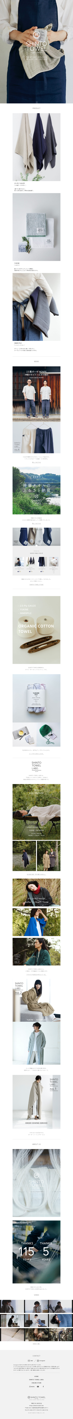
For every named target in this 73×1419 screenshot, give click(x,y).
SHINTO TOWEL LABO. (36, 1380)
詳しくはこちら (36, 462)
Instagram (42, 1361)
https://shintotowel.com (36, 1405)
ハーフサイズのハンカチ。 (36, 753)
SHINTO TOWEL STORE (36, 584)
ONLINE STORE (36, 1383)
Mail (32, 1361)
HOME (36, 1376)
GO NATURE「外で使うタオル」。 (36, 874)
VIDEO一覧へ (36, 1343)
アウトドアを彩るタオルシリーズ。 (36, 974)
